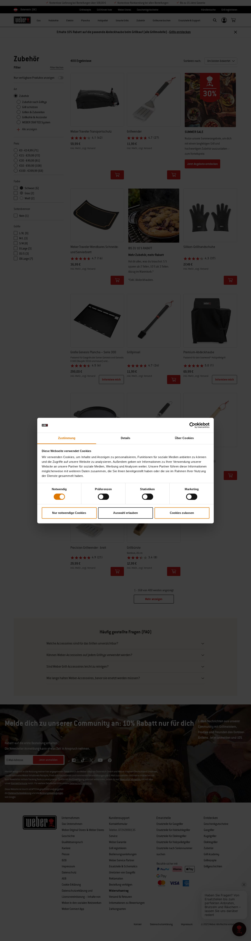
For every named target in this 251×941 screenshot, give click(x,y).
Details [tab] (125, 438)
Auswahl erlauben (125, 513)
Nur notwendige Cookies (69, 513)
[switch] (103, 497)
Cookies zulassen (182, 513)
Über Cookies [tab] (184, 438)
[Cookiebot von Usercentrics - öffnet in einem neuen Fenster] (192, 425)
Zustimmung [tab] (66, 438)
